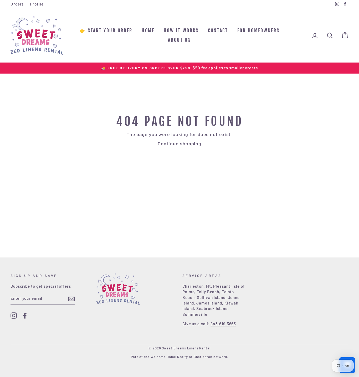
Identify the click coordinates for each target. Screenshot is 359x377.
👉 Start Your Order (105, 30)
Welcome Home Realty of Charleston (181, 357)
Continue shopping (179, 143)
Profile (36, 4)
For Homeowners (258, 30)
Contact (218, 30)
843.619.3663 (223, 323)
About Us (179, 40)
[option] (179, 68)
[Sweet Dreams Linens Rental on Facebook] (25, 315)
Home (148, 30)
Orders (17, 4)
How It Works (181, 30)
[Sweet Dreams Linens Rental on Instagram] (14, 315)
